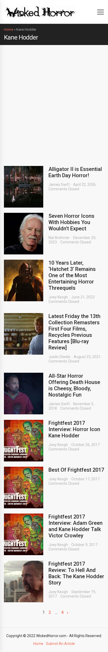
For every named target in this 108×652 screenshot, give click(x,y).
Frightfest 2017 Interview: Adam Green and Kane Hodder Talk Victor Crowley (75, 526)
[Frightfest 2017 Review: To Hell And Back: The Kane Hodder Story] (23, 581)
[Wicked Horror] (40, 11)
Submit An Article (60, 643)
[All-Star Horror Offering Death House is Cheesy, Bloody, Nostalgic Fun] (23, 393)
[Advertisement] (54, 101)
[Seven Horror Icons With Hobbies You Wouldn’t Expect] (23, 233)
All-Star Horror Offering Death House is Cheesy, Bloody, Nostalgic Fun (74, 385)
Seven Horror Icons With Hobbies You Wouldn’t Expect (71, 222)
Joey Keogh (58, 297)
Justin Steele (59, 357)
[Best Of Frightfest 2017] (23, 487)
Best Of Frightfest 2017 (76, 470)
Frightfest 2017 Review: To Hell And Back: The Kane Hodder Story (76, 573)
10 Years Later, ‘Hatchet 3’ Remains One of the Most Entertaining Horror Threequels (72, 275)
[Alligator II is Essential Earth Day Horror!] (23, 187)
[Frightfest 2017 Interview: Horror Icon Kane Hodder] (23, 440)
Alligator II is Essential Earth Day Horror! (75, 172)
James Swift (59, 184)
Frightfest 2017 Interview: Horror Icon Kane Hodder (74, 429)
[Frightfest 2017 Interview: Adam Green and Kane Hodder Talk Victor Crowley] (23, 534)
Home (8, 29)
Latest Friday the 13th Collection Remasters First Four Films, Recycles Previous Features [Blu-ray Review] (74, 332)
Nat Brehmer (59, 238)
